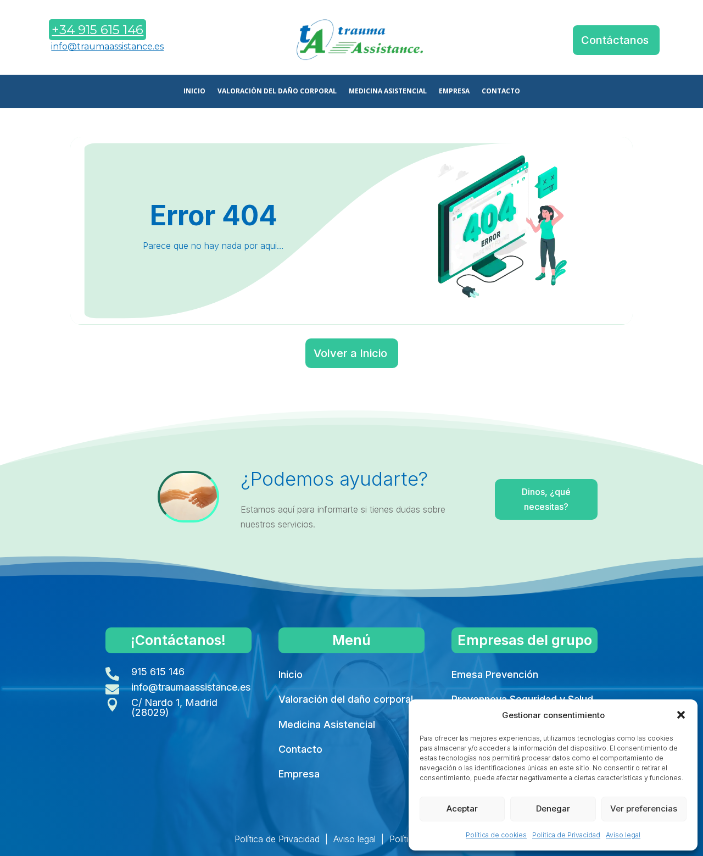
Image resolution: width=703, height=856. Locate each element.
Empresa (299, 774)
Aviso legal (623, 835)
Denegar (553, 808)
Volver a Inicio (350, 353)
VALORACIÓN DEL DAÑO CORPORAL (277, 91)
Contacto (300, 749)
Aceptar (462, 808)
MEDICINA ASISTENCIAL (388, 91)
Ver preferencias (643, 808)
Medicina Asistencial (326, 724)
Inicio (290, 674)
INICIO (194, 91)
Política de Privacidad (566, 835)
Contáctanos (615, 40)
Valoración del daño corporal (345, 699)
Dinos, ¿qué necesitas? (546, 499)
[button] (681, 714)
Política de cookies (496, 835)
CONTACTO (501, 91)
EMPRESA (454, 91)
